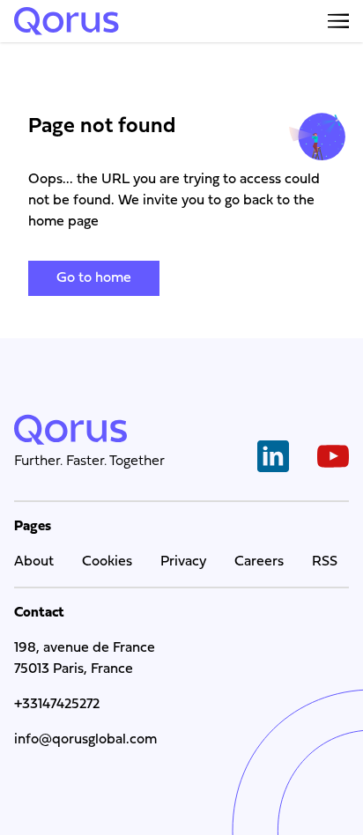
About (34, 562)
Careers (259, 562)
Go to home (93, 278)
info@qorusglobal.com (85, 740)
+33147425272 (57, 705)
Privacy (183, 562)
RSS (324, 562)
